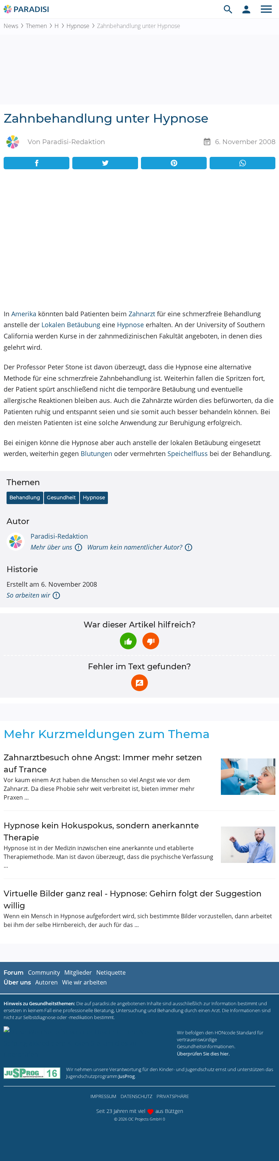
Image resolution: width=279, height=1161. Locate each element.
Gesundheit (61, 497)
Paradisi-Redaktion (59, 536)
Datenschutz (136, 1096)
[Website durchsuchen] (228, 9)
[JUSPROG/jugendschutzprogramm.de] (32, 1073)
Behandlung (24, 497)
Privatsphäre (173, 1096)
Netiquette (111, 972)
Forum (14, 972)
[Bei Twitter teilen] (105, 163)
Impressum (103, 1096)
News (11, 26)
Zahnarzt (142, 313)
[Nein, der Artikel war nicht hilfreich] (150, 641)
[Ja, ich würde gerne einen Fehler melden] (139, 682)
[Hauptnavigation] (266, 9)
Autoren (46, 982)
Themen (36, 26)
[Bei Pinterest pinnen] (174, 163)
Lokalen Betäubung (70, 324)
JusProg (126, 1076)
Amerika (23, 313)
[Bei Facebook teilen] (36, 163)
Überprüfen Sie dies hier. (203, 1053)
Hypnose (77, 26)
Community (44, 972)
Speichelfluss (187, 453)
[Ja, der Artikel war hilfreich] (128, 641)
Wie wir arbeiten (84, 982)
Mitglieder (78, 972)
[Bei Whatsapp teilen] (242, 163)
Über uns (17, 982)
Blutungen (96, 453)
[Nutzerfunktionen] (246, 9)
